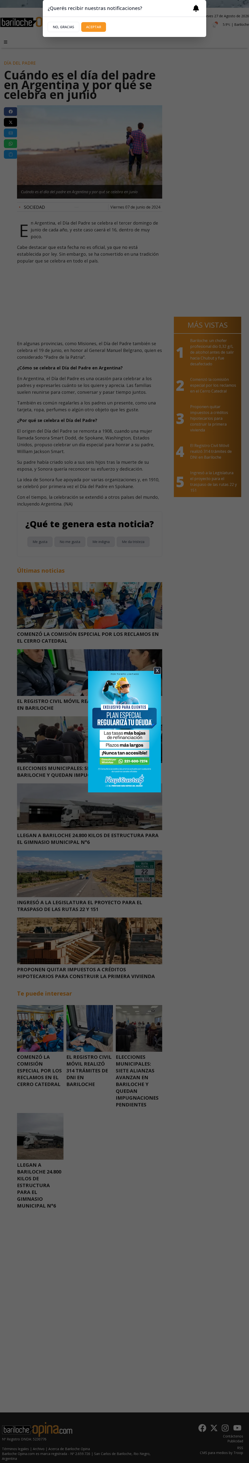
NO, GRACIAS (63, 27)
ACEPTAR (93, 27)
